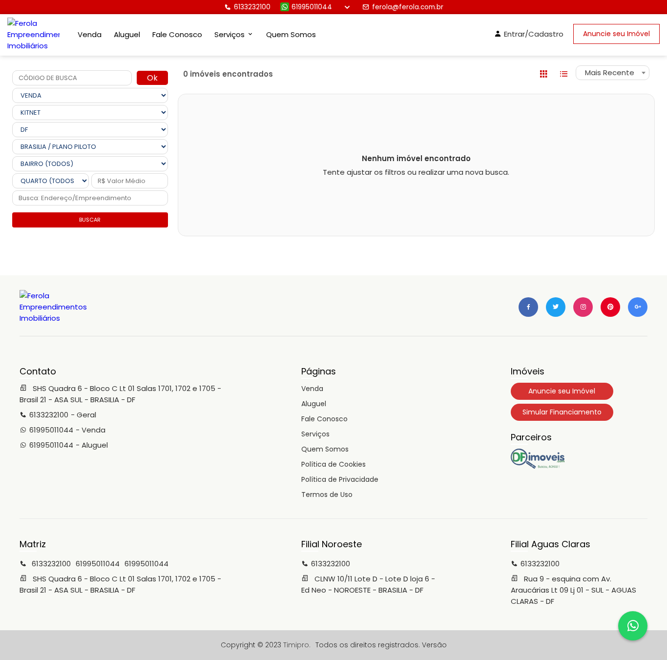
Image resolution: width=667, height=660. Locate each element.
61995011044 (312, 7)
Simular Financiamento (562, 412)
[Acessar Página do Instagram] (583, 307)
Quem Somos (291, 34)
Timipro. (297, 645)
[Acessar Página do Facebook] (528, 307)
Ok (152, 77)
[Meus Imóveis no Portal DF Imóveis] (537, 466)
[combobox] (612, 73)
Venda (90, 34)
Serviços (315, 434)
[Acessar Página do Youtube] (610, 307)
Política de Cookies (333, 464)
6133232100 (252, 7)
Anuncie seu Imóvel (616, 34)
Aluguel (127, 34)
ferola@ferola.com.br (407, 7)
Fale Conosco (177, 34)
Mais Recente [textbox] (609, 72)
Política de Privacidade (339, 479)
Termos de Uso (327, 494)
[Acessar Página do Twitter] (555, 307)
